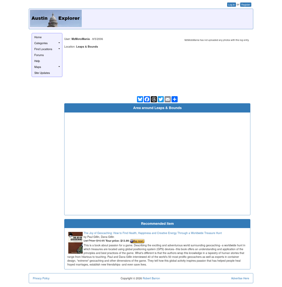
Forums (39, 55)
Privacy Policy (41, 278)
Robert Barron (151, 278)
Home (38, 37)
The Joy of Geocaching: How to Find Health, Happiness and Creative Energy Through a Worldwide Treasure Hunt (153, 233)
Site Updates (42, 73)
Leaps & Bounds (87, 46)
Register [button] (245, 4)
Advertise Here (240, 278)
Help (37, 61)
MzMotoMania (81, 39)
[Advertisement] (182, 18)
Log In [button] (231, 4)
